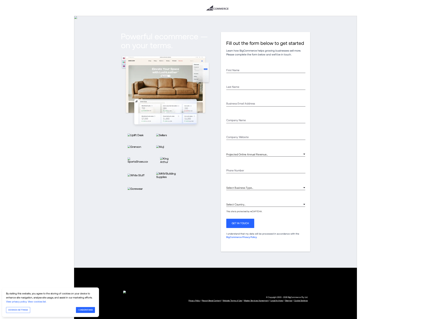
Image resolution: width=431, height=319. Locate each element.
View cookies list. (37, 301)
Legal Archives (276, 300)
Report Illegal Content (211, 300)
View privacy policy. (16, 301)
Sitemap (288, 300)
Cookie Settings (301, 300)
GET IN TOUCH (240, 223)
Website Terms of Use (232, 300)
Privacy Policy (194, 300)
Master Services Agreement (256, 300)
